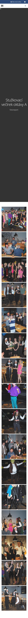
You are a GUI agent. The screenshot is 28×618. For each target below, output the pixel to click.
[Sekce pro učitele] (25, 2)
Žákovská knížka (16, 2)
